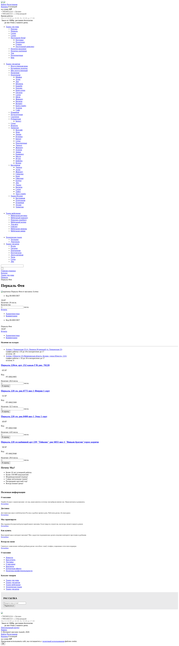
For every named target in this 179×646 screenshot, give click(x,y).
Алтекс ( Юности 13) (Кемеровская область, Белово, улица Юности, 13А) (36, 356)
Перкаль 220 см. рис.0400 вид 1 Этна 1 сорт (24, 416)
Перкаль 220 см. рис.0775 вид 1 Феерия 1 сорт (25, 391)
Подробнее (5, 504)
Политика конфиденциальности (19, 571)
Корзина (4, 7)
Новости (9, 557)
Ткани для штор (12, 589)
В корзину (5, 386)
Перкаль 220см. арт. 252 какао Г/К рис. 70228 (25, 365)
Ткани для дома (12, 580)
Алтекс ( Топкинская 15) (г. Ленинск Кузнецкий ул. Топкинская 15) (34, 349)
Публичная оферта (13, 568)
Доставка (10, 562)
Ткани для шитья (13, 582)
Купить (4, 310)
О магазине (10, 564)
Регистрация (12, 4)
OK (3, 644)
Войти (3, 4)
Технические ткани (14, 587)
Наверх (4, 630)
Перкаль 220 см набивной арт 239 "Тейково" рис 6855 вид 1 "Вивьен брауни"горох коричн (50, 442)
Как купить (10, 560)
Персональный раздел (10, 628)
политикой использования (53, 641)
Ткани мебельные (13, 585)
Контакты (10, 566)
